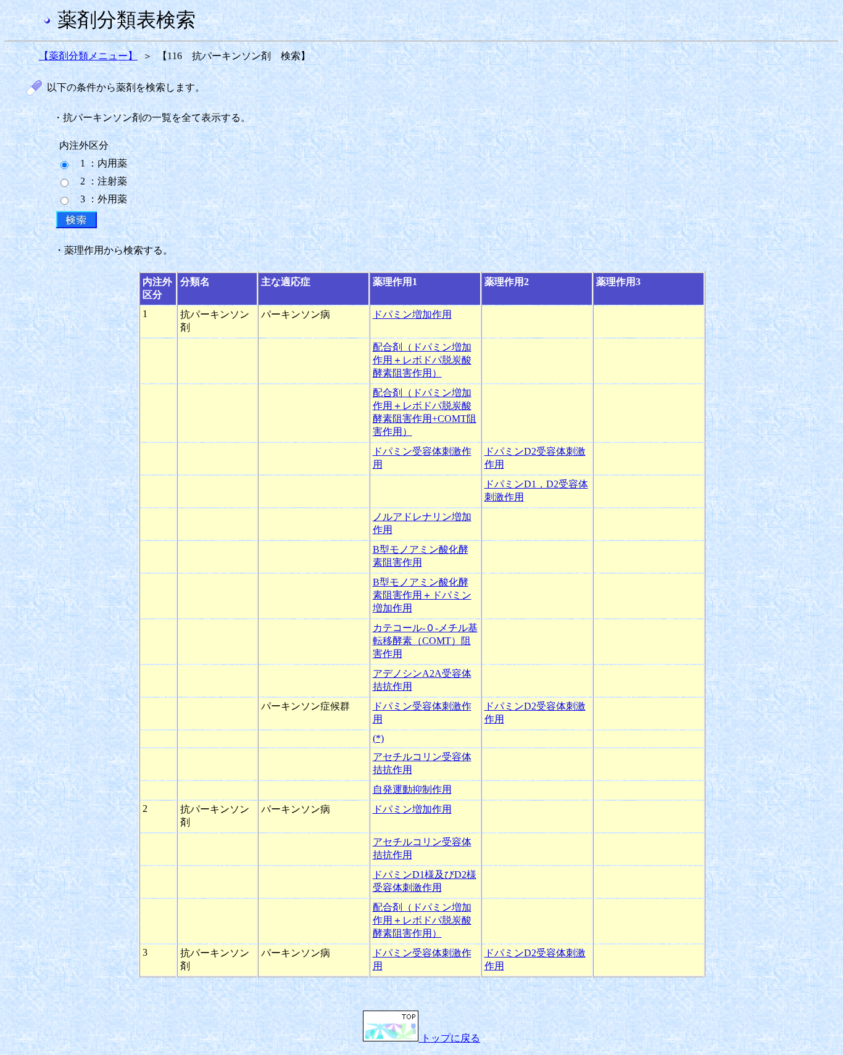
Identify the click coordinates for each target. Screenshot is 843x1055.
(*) (378, 738)
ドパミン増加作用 (412, 314)
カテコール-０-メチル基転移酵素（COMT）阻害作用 (425, 641)
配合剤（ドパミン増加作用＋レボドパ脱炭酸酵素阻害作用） (422, 360)
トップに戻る (449, 1038)
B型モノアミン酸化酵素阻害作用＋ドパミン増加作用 (422, 595)
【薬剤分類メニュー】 (88, 56)
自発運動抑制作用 (412, 789)
